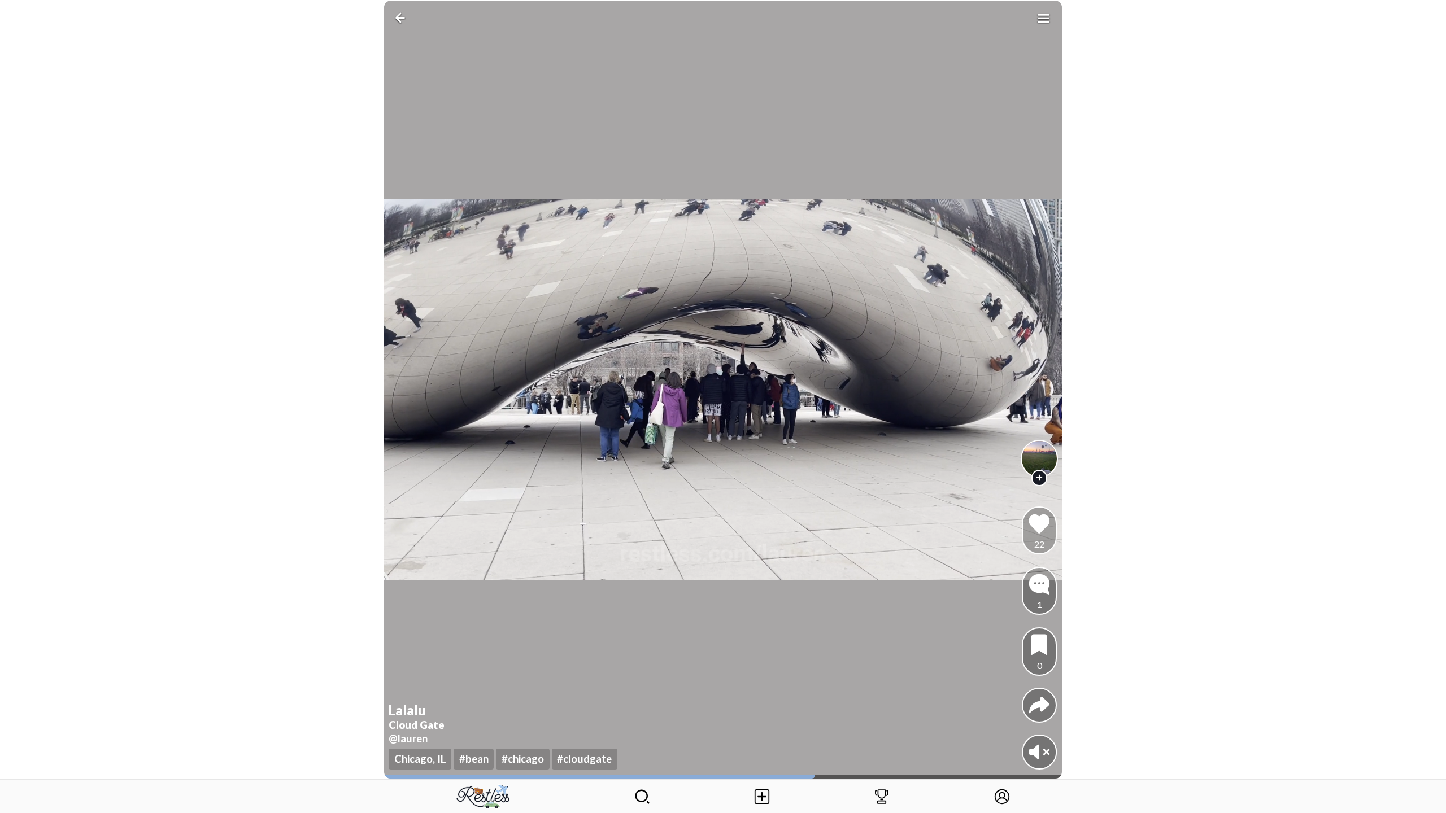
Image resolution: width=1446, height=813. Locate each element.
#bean (474, 759)
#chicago (523, 759)
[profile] (1040, 459)
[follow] (1039, 478)
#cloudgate (584, 759)
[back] (402, 18)
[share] (1039, 705)
